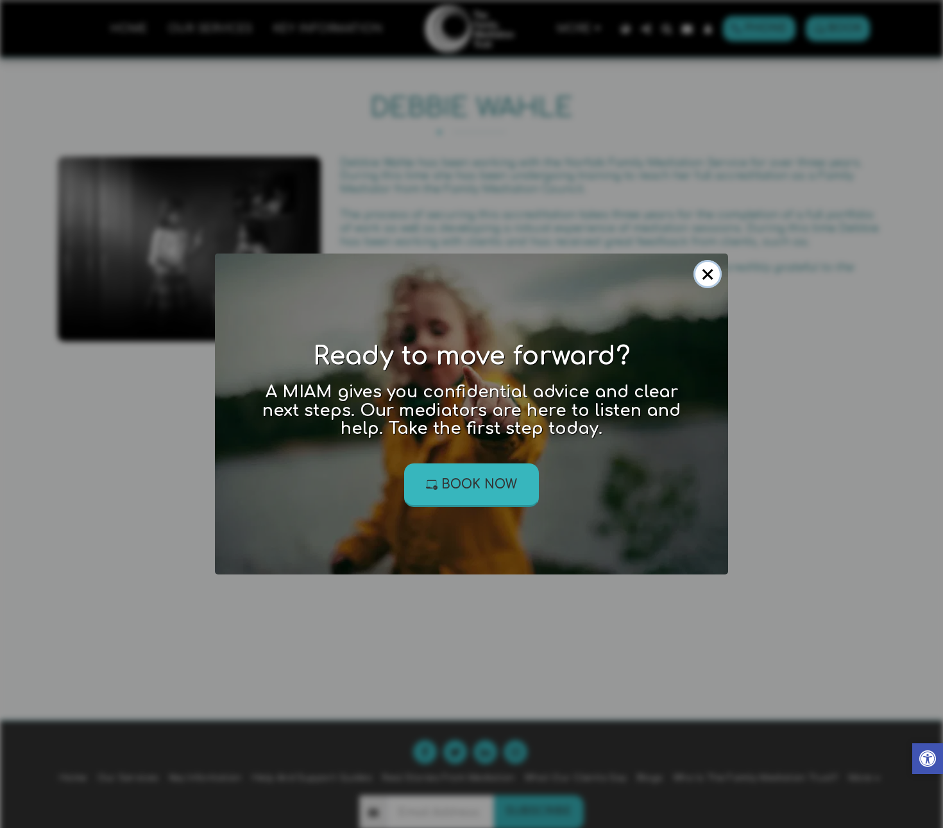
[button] (927, 760)
